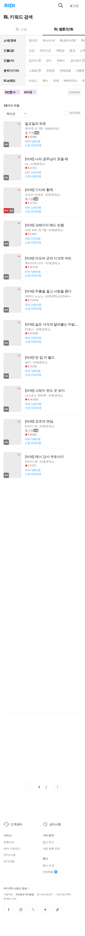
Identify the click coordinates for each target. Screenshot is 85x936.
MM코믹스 (71, 80)
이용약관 (8, 894)
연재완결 (65, 70)
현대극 (33, 40)
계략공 (60, 50)
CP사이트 (9, 855)
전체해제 (74, 92)
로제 (56, 80)
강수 (49, 60)
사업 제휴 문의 (51, 848)
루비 (45, 80)
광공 (72, 50)
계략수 (61, 60)
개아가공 (45, 50)
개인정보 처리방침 (25, 894)
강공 (31, 50)
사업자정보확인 (63, 894)
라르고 (33, 80)
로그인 (74, 6)
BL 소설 (21, 29)
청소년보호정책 (45, 894)
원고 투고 (48, 842)
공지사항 (55, 824)
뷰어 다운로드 (12, 848)
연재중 (50, 70)
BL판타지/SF (68, 40)
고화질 (33, 70)
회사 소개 (48, 865)
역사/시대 (48, 40)
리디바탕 (9, 861)
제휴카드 (9, 842)
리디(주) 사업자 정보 (15, 888)
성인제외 (74, 113)
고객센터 (16, 824)
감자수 (33, 60)
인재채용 (48, 871)
